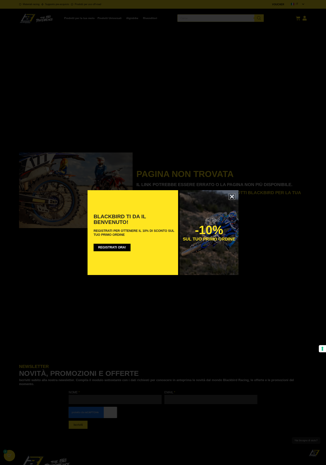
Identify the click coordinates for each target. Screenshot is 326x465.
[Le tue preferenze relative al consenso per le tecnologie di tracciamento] (322, 348)
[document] (163, 232)
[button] (232, 196)
